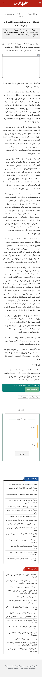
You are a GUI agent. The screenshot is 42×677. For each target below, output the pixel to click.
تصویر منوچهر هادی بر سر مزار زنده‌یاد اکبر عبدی (21, 520)
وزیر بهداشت (23, 397)
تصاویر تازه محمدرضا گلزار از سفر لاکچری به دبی (21, 616)
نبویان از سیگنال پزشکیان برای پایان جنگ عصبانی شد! (21, 608)
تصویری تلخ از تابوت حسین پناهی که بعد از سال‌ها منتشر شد (23, 553)
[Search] (3, 4)
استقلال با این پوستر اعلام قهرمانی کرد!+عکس (22, 506)
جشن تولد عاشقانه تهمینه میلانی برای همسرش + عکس (21, 535)
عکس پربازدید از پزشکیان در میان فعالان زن (23, 613)
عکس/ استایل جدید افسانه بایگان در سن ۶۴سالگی (23, 547)
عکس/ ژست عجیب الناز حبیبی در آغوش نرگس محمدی (22, 528)
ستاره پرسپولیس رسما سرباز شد (27, 597)
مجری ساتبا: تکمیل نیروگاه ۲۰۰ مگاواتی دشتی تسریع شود (22, 649)
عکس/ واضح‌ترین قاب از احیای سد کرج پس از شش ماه (22, 621)
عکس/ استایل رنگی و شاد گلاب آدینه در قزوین (22, 524)
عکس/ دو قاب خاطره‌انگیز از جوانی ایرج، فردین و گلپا (22, 511)
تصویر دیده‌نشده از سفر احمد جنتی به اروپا (23, 484)
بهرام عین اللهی (34, 397)
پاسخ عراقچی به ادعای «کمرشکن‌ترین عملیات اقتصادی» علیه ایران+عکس (22, 591)
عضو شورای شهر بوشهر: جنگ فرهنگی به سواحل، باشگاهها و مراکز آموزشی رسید (21, 643)
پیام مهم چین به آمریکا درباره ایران (26, 639)
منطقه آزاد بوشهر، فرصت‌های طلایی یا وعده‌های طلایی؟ (21, 575)
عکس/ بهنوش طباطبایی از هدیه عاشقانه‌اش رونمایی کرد (23, 633)
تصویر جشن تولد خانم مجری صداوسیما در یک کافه (22, 495)
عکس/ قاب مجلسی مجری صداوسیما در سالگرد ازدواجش (22, 541)
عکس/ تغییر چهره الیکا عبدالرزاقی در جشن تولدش (23, 489)
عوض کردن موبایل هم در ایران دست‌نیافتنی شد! (21, 587)
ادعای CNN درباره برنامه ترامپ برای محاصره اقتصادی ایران (23, 601)
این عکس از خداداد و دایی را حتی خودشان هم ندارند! (22, 559)
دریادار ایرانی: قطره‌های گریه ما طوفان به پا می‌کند (23, 627)
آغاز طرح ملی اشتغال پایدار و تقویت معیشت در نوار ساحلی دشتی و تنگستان (21, 582)
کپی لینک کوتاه (32, 389)
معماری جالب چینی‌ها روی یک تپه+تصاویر (23, 516)
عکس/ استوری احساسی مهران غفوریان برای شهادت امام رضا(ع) (23, 501)
